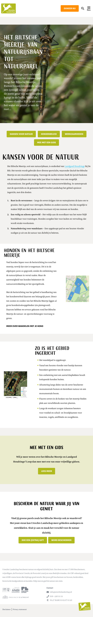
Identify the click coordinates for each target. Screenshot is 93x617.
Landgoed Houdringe (75, 166)
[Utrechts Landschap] (8, 8)
